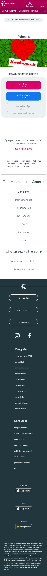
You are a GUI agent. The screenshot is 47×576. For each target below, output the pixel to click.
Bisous (23, 223)
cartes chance (20, 409)
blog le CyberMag (21, 428)
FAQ (16, 468)
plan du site (19, 439)
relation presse (20, 457)
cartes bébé (19, 397)
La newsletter (23, 322)
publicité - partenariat (23, 451)
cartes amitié (20, 379)
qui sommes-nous (21, 445)
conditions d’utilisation (23, 433)
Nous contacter (23, 310)
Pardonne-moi (24, 207)
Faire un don (23, 298)
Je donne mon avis (23, 149)
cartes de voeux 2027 (23, 356)
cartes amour (20, 374)
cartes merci (20, 385)
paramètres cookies (22, 463)
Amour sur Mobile (23, 269)
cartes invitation (21, 403)
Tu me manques (23, 199)
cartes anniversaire (22, 368)
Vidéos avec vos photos (23, 261)
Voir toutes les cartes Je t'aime (25, 20)
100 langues (23, 215)
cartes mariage (21, 391)
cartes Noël (19, 362)
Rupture (23, 240)
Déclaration (23, 232)
